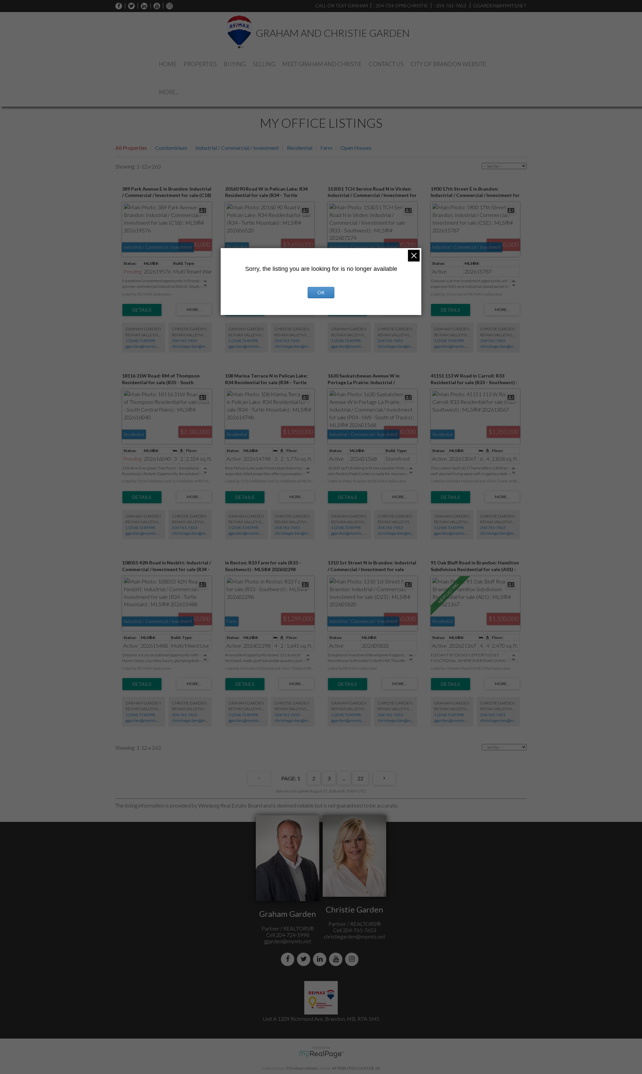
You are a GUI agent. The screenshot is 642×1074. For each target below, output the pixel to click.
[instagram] (168, 6)
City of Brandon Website (448, 64)
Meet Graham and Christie (322, 64)
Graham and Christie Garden (333, 33)
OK (321, 292)
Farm (326, 147)
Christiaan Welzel (301, 1068)
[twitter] (130, 6)
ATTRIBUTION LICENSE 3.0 (356, 1068)
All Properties (131, 147)
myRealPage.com (321, 1054)
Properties (200, 64)
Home (168, 64)
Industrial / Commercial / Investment (237, 147)
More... (169, 92)
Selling (264, 64)
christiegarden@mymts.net (196, 346)
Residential (299, 147)
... (343, 778)
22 (360, 778)
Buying (235, 64)
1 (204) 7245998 (140, 340)
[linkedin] (142, 6)
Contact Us (386, 64)
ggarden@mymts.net (144, 346)
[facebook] (118, 6)
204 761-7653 (184, 340)
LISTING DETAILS (142, 310)
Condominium (171, 147)
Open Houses (355, 147)
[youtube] (155, 6)
